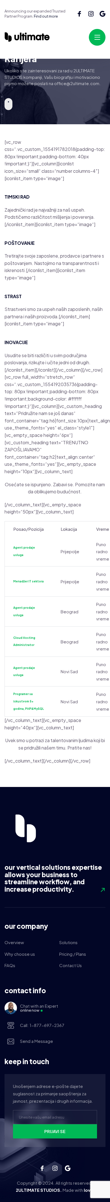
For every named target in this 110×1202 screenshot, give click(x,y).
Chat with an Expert (39, 1008)
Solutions (68, 942)
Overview (14, 942)
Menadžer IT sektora (28, 581)
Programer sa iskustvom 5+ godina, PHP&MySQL (28, 701)
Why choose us (20, 954)
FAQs (10, 965)
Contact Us (70, 965)
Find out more (46, 16)
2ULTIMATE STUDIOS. (39, 1190)
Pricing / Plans (72, 954)
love (88, 1190)
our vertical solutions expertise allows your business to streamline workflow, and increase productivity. (53, 878)
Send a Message (36, 1041)
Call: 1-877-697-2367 (42, 1025)
